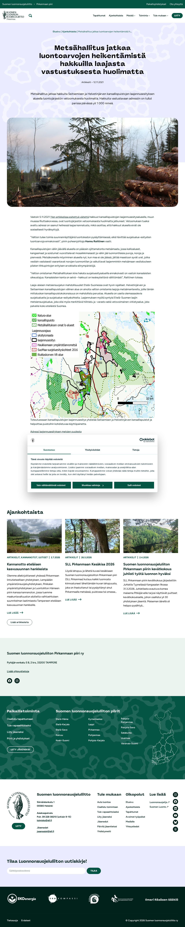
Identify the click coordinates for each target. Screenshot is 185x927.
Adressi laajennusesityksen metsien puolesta (56, 431)
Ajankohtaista (69, 31)
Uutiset (43, 557)
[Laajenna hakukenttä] (30, 15)
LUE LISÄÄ (12, 612)
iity (18, 826)
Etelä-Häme (62, 719)
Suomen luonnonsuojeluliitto (17, 4)
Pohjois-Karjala (96, 740)
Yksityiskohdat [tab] (92, 449)
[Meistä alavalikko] (134, 15)
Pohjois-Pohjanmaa (127, 720)
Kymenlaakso (95, 719)
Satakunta (126, 732)
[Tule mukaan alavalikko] (167, 15)
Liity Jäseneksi (20, 749)
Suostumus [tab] (49, 449)
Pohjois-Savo (128, 727)
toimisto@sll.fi (44, 820)
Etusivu (56, 31)
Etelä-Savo (61, 729)
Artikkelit (13, 557)
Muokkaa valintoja (91, 485)
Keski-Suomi (62, 740)
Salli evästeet (134, 485)
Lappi (91, 724)
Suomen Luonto (158, 806)
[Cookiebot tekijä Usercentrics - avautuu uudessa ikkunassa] (141, 440)
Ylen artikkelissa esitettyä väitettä (69, 217)
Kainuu (59, 735)
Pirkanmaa (93, 729)
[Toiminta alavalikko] (149, 15)
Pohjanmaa (94, 735)
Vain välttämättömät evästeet (51, 485)
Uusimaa (125, 738)
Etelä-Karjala (62, 724)
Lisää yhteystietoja (18, 671)
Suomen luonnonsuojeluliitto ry (161, 920)
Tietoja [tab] (135, 449)
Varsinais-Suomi (129, 743)
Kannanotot (29, 557)
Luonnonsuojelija (158, 802)
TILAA (93, 870)
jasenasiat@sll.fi (45, 831)
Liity (177, 15)
